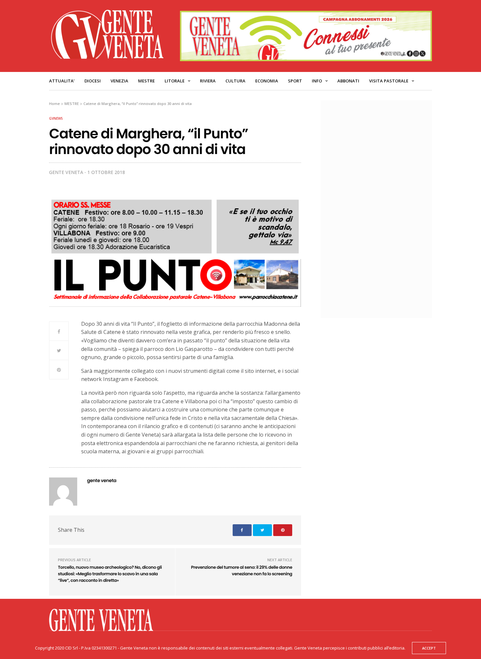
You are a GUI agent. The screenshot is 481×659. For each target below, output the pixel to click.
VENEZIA (119, 81)
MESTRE (146, 81)
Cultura (235, 81)
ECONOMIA (266, 81)
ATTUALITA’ (62, 81)
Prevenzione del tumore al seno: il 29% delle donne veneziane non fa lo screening (241, 570)
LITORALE (175, 81)
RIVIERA (208, 81)
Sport (295, 81)
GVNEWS (56, 118)
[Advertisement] (379, 208)
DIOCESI (92, 81)
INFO (317, 81)
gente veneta (66, 172)
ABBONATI (348, 81)
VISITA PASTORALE (388, 81)
